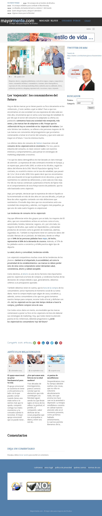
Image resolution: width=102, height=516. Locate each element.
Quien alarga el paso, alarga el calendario (26, 11)
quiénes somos (80, 467)
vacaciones (43, 88)
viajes (50, 88)
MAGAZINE (44, 20)
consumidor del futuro (21, 83)
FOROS (76, 20)
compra (51, 81)
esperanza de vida (14, 86)
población (12, 88)
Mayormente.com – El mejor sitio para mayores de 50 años (28, 29)
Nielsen (39, 143)
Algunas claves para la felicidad (23, 13)
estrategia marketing (27, 86)
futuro (37, 86)
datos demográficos (51, 83)
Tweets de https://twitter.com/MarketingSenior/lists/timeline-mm (84, 55)
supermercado (35, 88)
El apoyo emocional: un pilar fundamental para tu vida (16, 379)
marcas (48, 86)
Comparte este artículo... (19, 343)
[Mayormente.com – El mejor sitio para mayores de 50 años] (19, 21)
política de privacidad (63, 467)
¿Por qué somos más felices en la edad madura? (35, 377)
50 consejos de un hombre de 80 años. (41, 3)
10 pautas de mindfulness (52, 376)
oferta (60, 86)
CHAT (87, 20)
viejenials (55, 88)
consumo (41, 83)
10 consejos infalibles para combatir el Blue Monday (30, 5)
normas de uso (94, 467)
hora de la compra (50, 288)
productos (19, 88)
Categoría (71, 104)
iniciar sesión (23, 455)
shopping (26, 88)
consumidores (33, 83)
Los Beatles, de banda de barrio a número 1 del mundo (31, 8)
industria (42, 86)
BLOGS (54, 20)
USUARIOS (67, 20)
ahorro (18, 81)
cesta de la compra (42, 81)
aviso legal (49, 467)
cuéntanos (38, 467)
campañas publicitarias (28, 81)
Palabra (70, 100)
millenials (54, 86)
